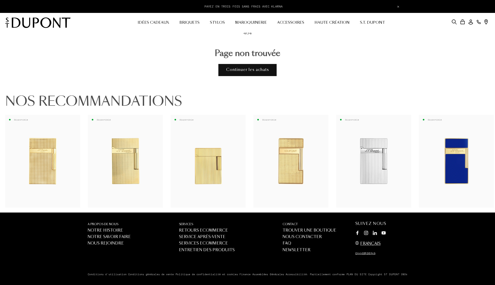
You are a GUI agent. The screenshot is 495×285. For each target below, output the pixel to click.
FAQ (287, 243)
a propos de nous (103, 224)
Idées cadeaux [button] (153, 23)
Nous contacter (302, 237)
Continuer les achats (247, 70)
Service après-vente (202, 237)
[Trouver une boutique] (486, 22)
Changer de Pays (365, 254)
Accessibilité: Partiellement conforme (315, 274)
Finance (245, 274)
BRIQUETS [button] (189, 23)
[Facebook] (357, 234)
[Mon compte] (470, 22)
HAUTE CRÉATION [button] (332, 23)
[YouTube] (384, 233)
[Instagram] (366, 234)
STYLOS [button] (217, 23)
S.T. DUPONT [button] (372, 23)
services (186, 224)
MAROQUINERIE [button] (251, 23)
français (370, 244)
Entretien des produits (207, 250)
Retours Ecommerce (203, 230)
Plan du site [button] (356, 274)
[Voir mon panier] (462, 22)
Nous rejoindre (106, 243)
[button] (454, 22)
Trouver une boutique (309, 230)
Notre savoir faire (109, 237)
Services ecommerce (203, 243)
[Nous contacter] (479, 22)
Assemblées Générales (268, 274)
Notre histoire (105, 230)
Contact (290, 224)
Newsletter (296, 250)
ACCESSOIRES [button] (290, 23)
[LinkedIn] (375, 234)
